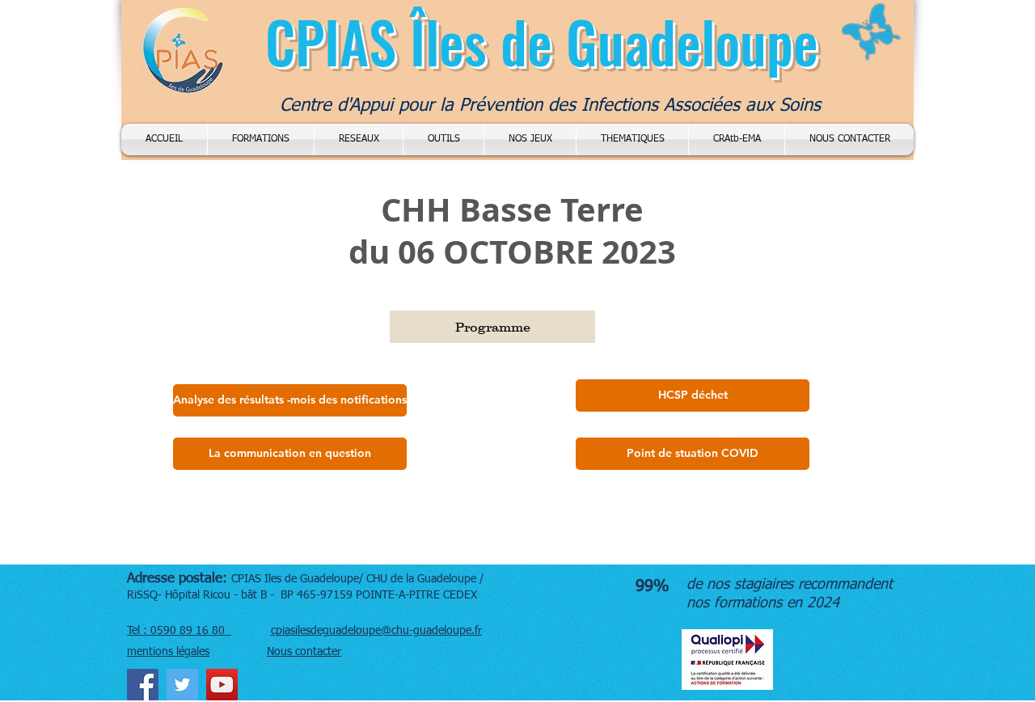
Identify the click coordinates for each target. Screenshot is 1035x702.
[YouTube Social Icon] (222, 684)
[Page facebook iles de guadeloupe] (142, 684)
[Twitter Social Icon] (182, 684)
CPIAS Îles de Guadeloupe (541, 41)
